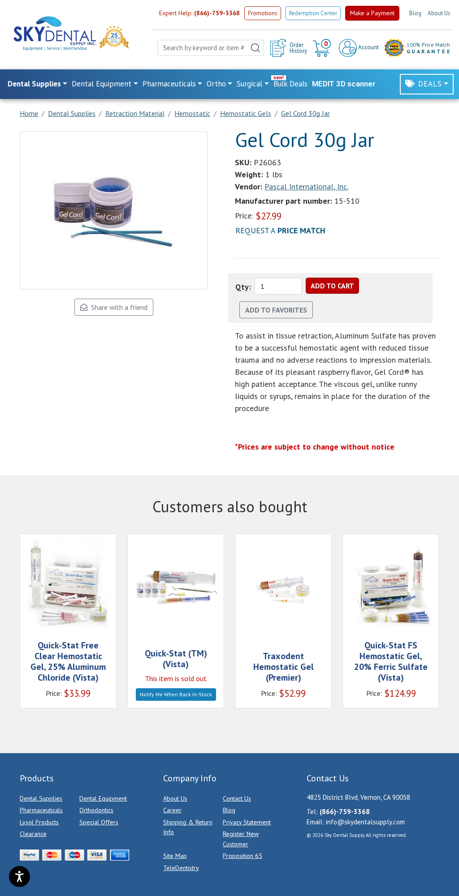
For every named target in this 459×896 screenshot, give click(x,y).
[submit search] (255, 48)
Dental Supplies (41, 798)
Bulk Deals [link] (290, 84)
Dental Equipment (103, 798)
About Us (439, 13)
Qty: (243, 287)
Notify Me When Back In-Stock (176, 694)
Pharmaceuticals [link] (169, 84)
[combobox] (210, 48)
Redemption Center (313, 13)
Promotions (262, 13)
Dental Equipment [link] (101, 84)
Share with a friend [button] (117, 307)
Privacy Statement (247, 822)
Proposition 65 (242, 856)
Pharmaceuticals (41, 810)
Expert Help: (199, 13)
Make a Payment (372, 13)
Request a (280, 230)
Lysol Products (39, 822)
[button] (323, 48)
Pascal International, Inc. (306, 186)
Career (172, 810)
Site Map (175, 856)
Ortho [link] (216, 84)
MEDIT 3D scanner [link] (344, 83)
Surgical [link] (249, 84)
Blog (415, 13)
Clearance (33, 834)
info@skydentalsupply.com (365, 822)
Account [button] (368, 47)
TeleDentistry (181, 868)
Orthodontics (96, 810)
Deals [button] (430, 84)
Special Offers (98, 822)
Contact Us (237, 798)
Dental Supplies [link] (34, 84)
